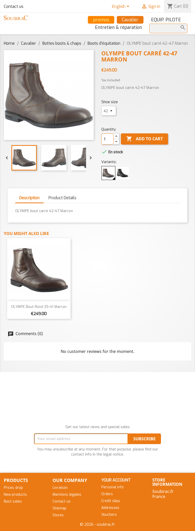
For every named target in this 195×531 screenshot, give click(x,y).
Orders (107, 494)
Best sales (13, 501)
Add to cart (144, 139)
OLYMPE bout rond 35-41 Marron (39, 306)
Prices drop (13, 487)
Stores (58, 515)
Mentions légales (67, 494)
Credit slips (110, 500)
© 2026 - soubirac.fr (97, 524)
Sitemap (59, 508)
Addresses (110, 507)
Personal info (112, 487)
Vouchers (109, 514)
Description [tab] (29, 197)
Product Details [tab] (62, 197)
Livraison (60, 487)
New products (15, 494)
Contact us (13, 6)
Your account (116, 480)
